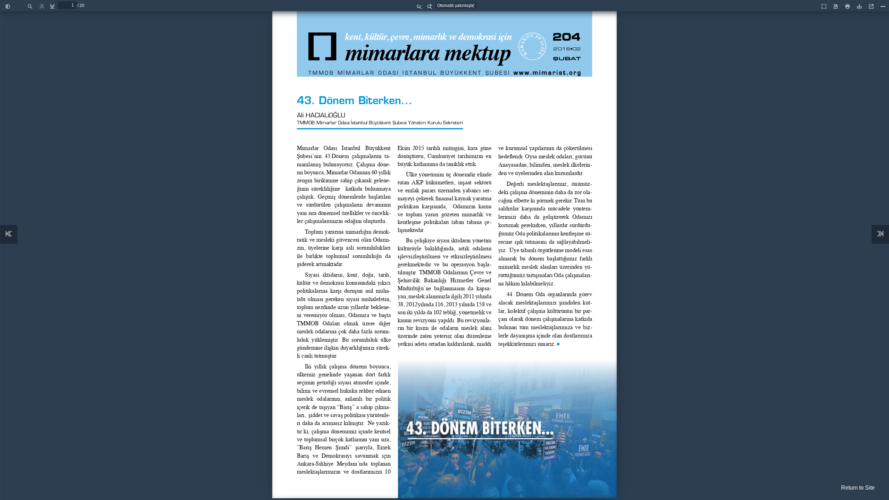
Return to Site (858, 488)
